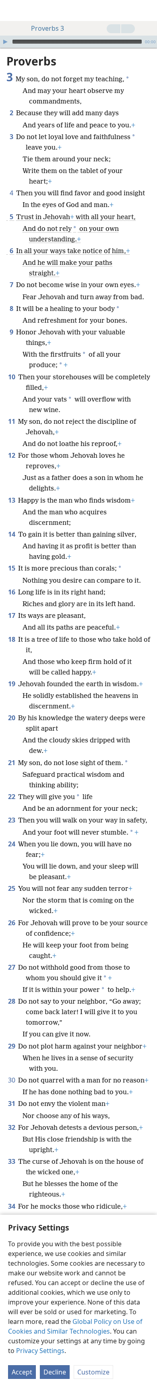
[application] (78, 42)
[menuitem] (12, 10)
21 (12, 762)
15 (12, 568)
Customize (93, 1372)
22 (12, 796)
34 (12, 1206)
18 (12, 639)
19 (12, 683)
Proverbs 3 (47, 28)
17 (12, 615)
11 (12, 421)
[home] (12, 10)
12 (12, 455)
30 (12, 1080)
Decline (54, 1372)
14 (12, 534)
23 (12, 820)
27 (12, 967)
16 (12, 592)
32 (12, 1127)
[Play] (5, 41)
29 (12, 1046)
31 (12, 1103)
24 (12, 843)
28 (12, 1001)
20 (12, 717)
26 (12, 922)
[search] (146, 10)
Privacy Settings (40, 1350)
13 (12, 500)
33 (12, 1161)
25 (12, 888)
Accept (22, 1372)
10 (12, 376)
